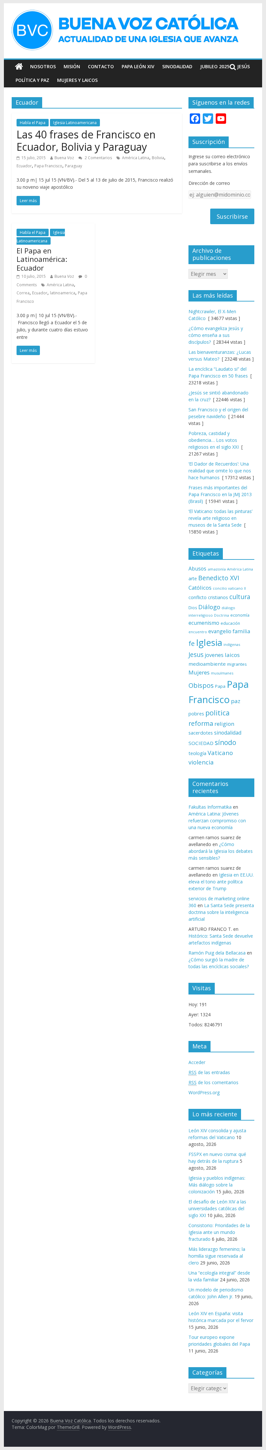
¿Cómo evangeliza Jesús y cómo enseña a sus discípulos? (215, 335)
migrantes (237, 664)
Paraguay (73, 166)
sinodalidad (227, 732)
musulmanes (222, 673)
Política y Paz (32, 80)
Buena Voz (64, 157)
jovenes (214, 655)
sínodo (225, 742)
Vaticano (220, 753)
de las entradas (209, 1072)
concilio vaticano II (229, 588)
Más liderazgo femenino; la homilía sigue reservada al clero (216, 1256)
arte (192, 578)
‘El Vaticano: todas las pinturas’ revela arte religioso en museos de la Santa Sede (220, 518)
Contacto (101, 66)
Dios (192, 607)
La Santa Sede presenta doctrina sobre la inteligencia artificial (221, 912)
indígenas (232, 644)
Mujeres (199, 672)
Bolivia (158, 157)
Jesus (195, 654)
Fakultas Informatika (210, 807)
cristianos (218, 597)
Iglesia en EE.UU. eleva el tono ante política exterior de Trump (221, 882)
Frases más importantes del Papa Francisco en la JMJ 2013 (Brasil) (220, 494)
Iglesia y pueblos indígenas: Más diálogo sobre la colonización (216, 1185)
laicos (232, 655)
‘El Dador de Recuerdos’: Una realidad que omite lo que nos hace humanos (219, 471)
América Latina (135, 157)
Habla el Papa (32, 122)
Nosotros (43, 66)
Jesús (243, 66)
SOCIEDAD (200, 743)
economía (239, 615)
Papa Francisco (48, 166)
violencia (201, 762)
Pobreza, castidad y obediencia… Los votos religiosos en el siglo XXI (213, 440)
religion (224, 723)
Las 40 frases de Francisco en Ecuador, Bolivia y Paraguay (86, 140)
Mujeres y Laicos (77, 80)
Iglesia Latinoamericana (75, 122)
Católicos (200, 587)
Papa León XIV (138, 66)
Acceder (196, 1062)
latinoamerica (62, 293)
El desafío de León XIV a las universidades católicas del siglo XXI (217, 1208)
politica (217, 712)
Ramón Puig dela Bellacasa (217, 953)
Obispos (201, 685)
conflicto (197, 597)
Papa (220, 686)
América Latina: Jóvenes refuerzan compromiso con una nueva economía (217, 820)
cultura (239, 596)
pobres (196, 713)
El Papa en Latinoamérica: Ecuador (42, 259)
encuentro (197, 631)
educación (230, 623)
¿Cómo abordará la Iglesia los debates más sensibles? (220, 851)
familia (241, 631)
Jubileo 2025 (214, 66)
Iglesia (209, 642)
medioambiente (207, 664)
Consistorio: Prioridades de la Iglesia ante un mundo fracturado (219, 1232)
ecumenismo (203, 622)
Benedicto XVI (218, 577)
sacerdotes (200, 732)
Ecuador (24, 166)
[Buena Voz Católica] (19, 66)
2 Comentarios (98, 157)
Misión (72, 66)
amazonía (217, 569)
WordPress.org (204, 1092)
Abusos (197, 568)
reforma (200, 723)
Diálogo (209, 607)
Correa (23, 293)
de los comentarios (213, 1082)
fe (191, 643)
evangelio (219, 631)
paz (235, 701)
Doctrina (221, 615)
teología (197, 753)
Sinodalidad (177, 66)
